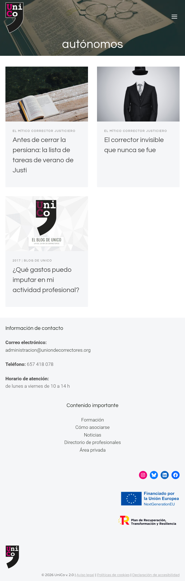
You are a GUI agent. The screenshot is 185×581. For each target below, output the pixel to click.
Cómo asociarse (92, 427)
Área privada (93, 450)
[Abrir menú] (174, 16)
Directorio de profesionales (92, 442)
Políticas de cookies (113, 575)
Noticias (92, 435)
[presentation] (46, 94)
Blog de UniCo (38, 260)
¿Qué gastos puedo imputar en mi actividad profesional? (46, 279)
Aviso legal (85, 575)
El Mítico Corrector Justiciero (44, 131)
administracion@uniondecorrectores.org (48, 350)
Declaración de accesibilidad (156, 575)
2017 (17, 260)
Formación (92, 420)
